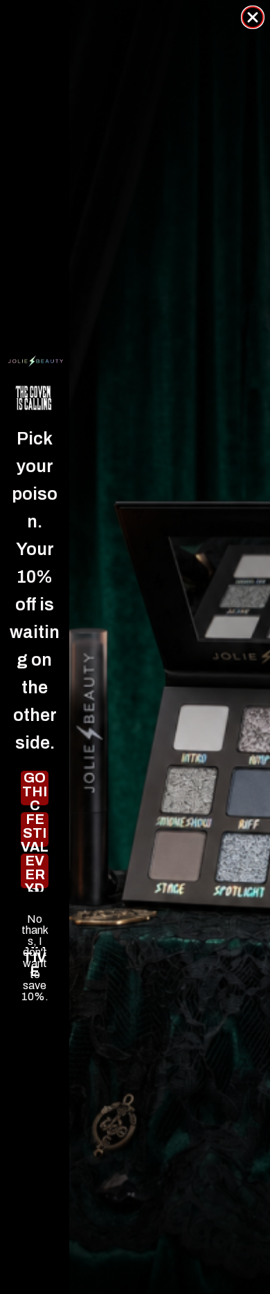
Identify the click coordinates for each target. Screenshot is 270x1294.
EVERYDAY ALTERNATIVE (34, 871)
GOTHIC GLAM (34, 788)
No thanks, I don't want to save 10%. (34, 919)
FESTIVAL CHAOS (34, 829)
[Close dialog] (252, 17)
